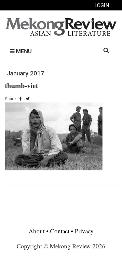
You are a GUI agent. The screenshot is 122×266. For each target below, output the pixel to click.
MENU (23, 51)
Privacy (84, 231)
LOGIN (101, 5)
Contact (59, 231)
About (37, 231)
